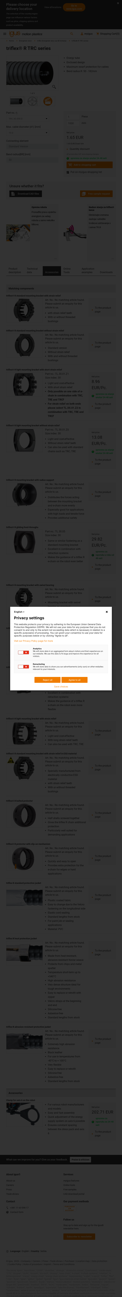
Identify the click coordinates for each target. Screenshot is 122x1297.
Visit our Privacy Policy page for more (33, 641)
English (18, 611)
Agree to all (74, 680)
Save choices (61, 686)
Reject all (47, 680)
